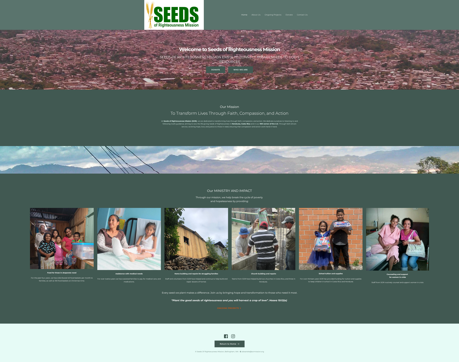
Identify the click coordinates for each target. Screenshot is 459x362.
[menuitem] (244, 14)
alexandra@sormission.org (253, 352)
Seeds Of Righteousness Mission (210, 352)
